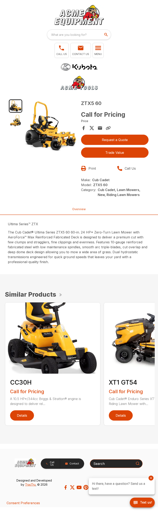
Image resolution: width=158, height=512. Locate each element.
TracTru (30, 484)
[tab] (15, 106)
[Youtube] (79, 487)
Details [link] (22, 415)
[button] (62, 50)
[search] (106, 34)
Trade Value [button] (114, 152)
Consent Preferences (23, 503)
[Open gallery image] (50, 126)
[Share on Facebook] (83, 128)
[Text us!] (142, 503)
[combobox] (79, 35)
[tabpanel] (50, 127)
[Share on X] (91, 128)
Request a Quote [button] (115, 140)
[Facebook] (65, 487)
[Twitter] (72, 487)
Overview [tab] (79, 209)
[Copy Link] (108, 128)
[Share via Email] (100, 128)
